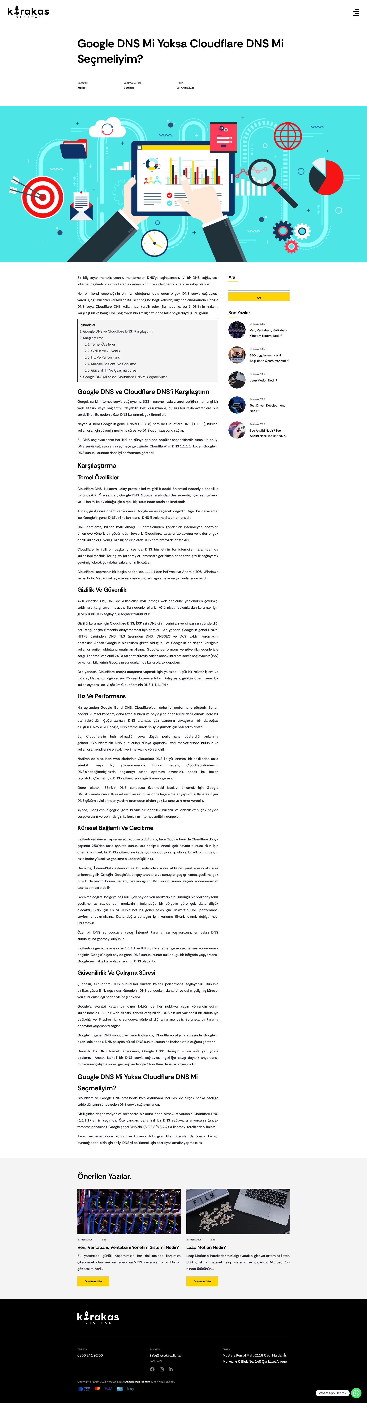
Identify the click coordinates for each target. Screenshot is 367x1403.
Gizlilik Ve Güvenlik (105, 351)
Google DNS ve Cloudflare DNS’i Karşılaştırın (118, 331)
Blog (104, 1239)
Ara (231, 277)
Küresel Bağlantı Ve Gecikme (113, 364)
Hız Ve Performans (105, 357)
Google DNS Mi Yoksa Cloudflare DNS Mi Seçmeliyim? (125, 377)
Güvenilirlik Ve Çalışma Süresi (114, 370)
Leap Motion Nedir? (263, 380)
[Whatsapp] (356, 1393)
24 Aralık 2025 (85, 1239)
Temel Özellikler (103, 344)
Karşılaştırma (93, 338)
